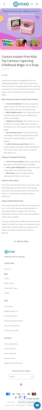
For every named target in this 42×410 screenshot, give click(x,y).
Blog (5, 274)
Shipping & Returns (11, 311)
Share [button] (6, 75)
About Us (7, 269)
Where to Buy (9, 283)
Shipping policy (20, 405)
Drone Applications (11, 344)
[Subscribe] (31, 376)
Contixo (13, 402)
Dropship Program (10, 316)
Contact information (33, 405)
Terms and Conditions (12, 326)
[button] (4, 4)
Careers (7, 278)
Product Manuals (10, 353)
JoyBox (6, 293)
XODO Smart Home (10, 288)
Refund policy (21, 402)
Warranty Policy (9, 358)
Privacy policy (31, 402)
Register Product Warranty (13, 363)
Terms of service (9, 405)
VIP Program (8, 306)
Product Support (10, 349)
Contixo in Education (11, 330)
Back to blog (22, 241)
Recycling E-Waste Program (13, 321)
